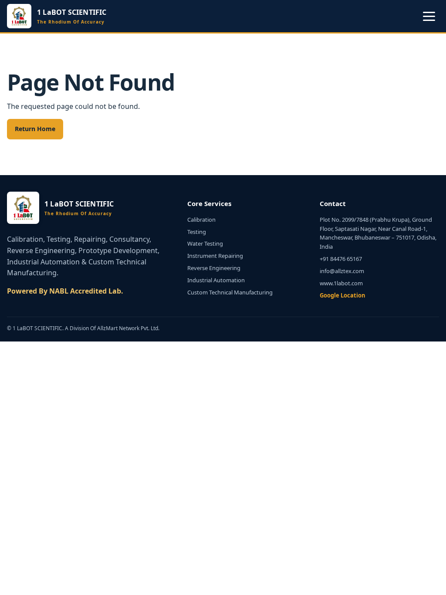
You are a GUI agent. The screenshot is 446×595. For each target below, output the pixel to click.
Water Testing (205, 243)
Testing (196, 232)
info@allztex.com (342, 271)
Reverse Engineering (213, 268)
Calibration (201, 219)
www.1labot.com (341, 283)
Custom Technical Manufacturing (230, 292)
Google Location (342, 295)
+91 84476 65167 (341, 259)
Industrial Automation (216, 280)
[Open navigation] (429, 16)
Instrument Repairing (215, 256)
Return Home (35, 129)
